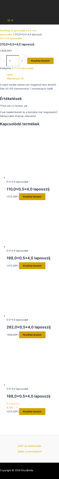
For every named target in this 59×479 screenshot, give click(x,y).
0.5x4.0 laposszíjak (11, 38)
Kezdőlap (5, 30)
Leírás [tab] (10, 74)
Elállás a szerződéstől (29, 451)
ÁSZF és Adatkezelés (29, 446)
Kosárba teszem (40, 60)
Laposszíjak (19, 30)
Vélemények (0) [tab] (15, 78)
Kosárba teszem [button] (32, 196)
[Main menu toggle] (10, 20)
